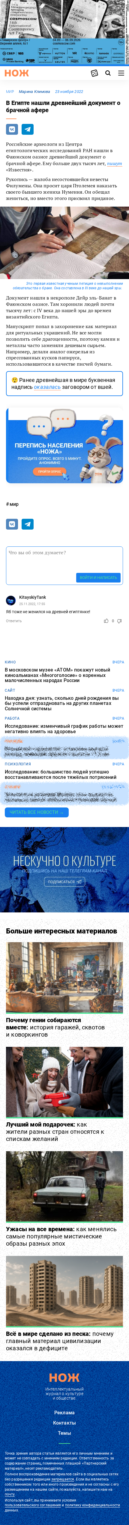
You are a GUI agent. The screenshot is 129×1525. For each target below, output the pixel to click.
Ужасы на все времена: (61, 1236)
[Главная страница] (17, 73)
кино (10, 662)
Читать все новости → (37, 812)
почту (10, 1494)
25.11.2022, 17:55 (32, 604)
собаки (12, 787)
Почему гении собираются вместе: (55, 1027)
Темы (64, 1433)
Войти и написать (98, 577)
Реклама (64, 1413)
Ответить (14, 621)
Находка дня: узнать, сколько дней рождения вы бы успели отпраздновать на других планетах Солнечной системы (62, 704)
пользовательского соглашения (33, 1505)
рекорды (14, 741)
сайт (10, 690)
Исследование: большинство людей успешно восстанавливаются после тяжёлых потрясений (60, 774)
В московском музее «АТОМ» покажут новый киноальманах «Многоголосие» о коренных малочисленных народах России (57, 675)
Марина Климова (34, 91)
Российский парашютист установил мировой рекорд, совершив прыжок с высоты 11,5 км (57, 751)
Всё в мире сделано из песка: (59, 1341)
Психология (18, 764)
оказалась (47, 387)
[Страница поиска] (108, 73)
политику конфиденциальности (92, 1505)
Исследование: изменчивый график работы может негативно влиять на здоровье (64, 729)
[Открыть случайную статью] (94, 73)
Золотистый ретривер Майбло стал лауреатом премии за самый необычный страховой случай (60, 797)
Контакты (64, 1423)
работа (12, 718)
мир (10, 92)
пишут (114, 163)
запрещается (62, 1479)
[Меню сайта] (121, 73)
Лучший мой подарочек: (55, 1131)
